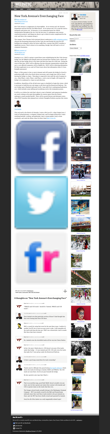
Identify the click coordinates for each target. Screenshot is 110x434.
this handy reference (56, 368)
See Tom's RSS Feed (84, 17)
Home (15, 9)
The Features (30, 290)
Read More (78, 420)
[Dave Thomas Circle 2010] (20, 19)
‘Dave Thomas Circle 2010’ (21, 21)
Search (72, 38)
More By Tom (82, 18)
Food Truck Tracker (60, 9)
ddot (30, 292)
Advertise (37, 9)
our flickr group (85, 55)
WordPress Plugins (30, 431)
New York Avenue (35, 292)
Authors (29, 9)
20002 (20, 292)
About (21, 9)
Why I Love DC (51, 118)
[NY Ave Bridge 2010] (20, 50)
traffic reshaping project (60, 39)
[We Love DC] (56, 5)
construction (25, 292)
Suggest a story (47, 9)
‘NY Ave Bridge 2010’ (19, 52)
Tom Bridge (17, 109)
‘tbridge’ (22, 23)
